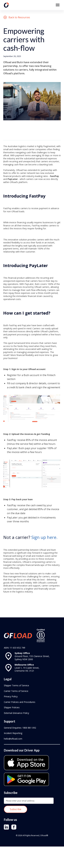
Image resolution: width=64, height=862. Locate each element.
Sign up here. (44, 537)
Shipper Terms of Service (16, 685)
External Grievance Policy (16, 713)
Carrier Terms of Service (16, 691)
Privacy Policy (11, 696)
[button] (57, 4)
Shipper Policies (12, 707)
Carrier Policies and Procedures (19, 702)
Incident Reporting (13, 733)
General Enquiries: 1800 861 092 (20, 727)
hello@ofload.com (13, 738)
